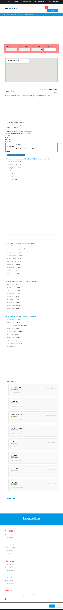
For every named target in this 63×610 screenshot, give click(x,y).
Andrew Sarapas (10, 541)
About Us (9, 574)
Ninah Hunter (10, 537)
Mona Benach (10, 550)
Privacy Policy (10, 583)
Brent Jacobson (12, 171)
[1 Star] (41, 89)
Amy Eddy (10, 174)
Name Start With (36, 46)
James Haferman (12, 246)
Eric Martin (9, 553)
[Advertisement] (31, 29)
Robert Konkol (12, 177)
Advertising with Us (11, 570)
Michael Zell (10, 284)
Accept (52, 606)
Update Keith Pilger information (15, 155)
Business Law (21, 97)
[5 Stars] (47, 89)
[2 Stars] (42, 89)
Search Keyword (48, 46)
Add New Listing (52, 10)
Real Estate (37, 97)
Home (7, 14)
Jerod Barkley (11, 267)
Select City (8, 46)
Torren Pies (11, 180)
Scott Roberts (11, 252)
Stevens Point (22, 14)
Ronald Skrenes (12, 162)
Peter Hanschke (10, 544)
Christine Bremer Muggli (14, 249)
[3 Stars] (44, 89)
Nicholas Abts (11, 296)
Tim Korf (9, 270)
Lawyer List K (35, 95)
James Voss (10, 273)
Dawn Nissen (11, 290)
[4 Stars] (46, 89)
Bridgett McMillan (11, 547)
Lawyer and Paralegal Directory (22, 1)
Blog (9, 1)
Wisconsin (13, 14)
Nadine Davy (11, 165)
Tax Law (43, 97)
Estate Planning (30, 97)
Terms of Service (10, 580)
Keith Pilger (10, 299)
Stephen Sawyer (11, 261)
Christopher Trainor (11, 534)
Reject (59, 606)
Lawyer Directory (10, 564)
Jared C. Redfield (11, 258)
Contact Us (9, 577)
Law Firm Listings (53, 1)
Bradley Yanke (12, 168)
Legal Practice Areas (39, 1)
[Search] (46, 7)
